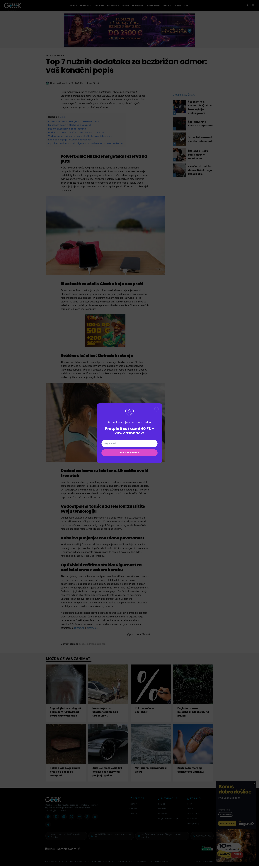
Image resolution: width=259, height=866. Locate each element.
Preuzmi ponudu (129, 452)
